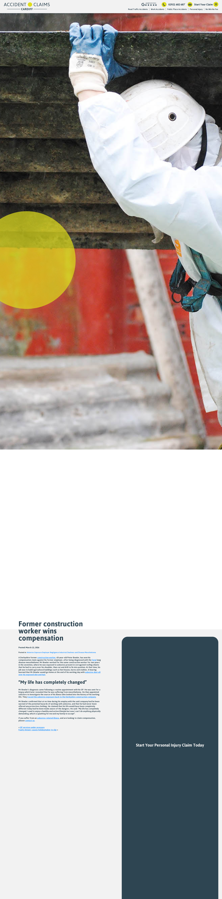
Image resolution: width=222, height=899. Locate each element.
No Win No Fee (212, 9)
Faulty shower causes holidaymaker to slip (37, 729)
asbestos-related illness (48, 718)
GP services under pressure (32, 727)
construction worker (46, 657)
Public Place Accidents (177, 9)
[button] (215, 4)
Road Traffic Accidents (138, 9)
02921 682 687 (176, 4)
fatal (94, 660)
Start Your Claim (203, 4)
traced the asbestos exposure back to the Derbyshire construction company (61, 697)
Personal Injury (196, 9)
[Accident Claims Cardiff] (27, 6)
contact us (30, 720)
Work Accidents (157, 9)
